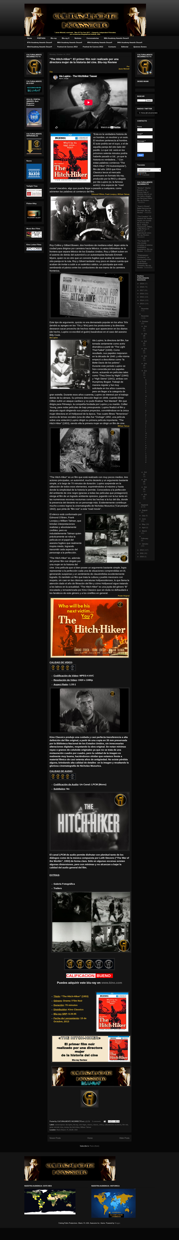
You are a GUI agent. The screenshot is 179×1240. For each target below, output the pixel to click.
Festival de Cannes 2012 (93, 47)
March (144, 531)
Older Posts (124, 1138)
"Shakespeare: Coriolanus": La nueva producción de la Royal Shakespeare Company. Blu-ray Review (144, 261)
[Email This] (109, 1121)
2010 (142, 557)
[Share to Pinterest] (118, 1121)
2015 (142, 297)
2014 (142, 300)
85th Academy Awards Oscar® (99, 42)
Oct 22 (145, 342)
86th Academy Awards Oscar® (69, 42)
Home (29, 38)
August (144, 510)
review (66, 1127)
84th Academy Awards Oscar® (129, 42)
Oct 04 (145, 488)
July (144, 516)
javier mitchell (54, 1127)
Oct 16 (145, 357)
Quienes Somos (140, 47)
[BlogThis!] (111, 1121)
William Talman (85, 1127)
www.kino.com (111, 982)
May (144, 524)
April (144, 528)
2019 (142, 284)
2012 (142, 550)
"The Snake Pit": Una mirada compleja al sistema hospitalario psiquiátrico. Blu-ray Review (144, 246)
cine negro (82, 1125)
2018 (142, 287)
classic (95, 1125)
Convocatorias (93, 38)
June (144, 519)
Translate (145, 175)
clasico (89, 1125)
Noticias (78, 38)
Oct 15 (145, 365)
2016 (142, 294)
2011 (142, 553)
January (145, 544)
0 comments (96, 1121)
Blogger (117, 1223)
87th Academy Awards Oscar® (39, 42)
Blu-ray (54, 38)
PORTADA (41, 38)
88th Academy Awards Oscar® (116, 38)
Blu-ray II (65, 38)
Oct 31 (145, 327)
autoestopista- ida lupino (63, 1125)
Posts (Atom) (94, 1146)
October (145, 321)
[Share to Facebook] (116, 1121)
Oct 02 (145, 496)
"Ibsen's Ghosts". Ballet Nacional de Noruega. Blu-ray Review (144, 209)
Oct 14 (145, 372)
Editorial (124, 47)
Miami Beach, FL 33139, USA (67, 1130)
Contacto (112, 47)
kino (61, 1127)
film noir (125, 1125)
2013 (142, 304)
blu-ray (75, 1125)
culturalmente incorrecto (112, 1125)
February (144, 538)
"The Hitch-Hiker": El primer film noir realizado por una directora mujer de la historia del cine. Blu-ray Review (84, 61)
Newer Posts (55, 1138)
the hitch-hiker (74, 1127)
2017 (142, 290)
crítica (101, 1125)
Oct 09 (145, 481)
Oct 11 (145, 473)
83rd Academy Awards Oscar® (39, 47)
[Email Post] (104, 1121)
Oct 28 (145, 335)
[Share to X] (114, 1121)
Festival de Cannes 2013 (67, 47)
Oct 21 (145, 350)
